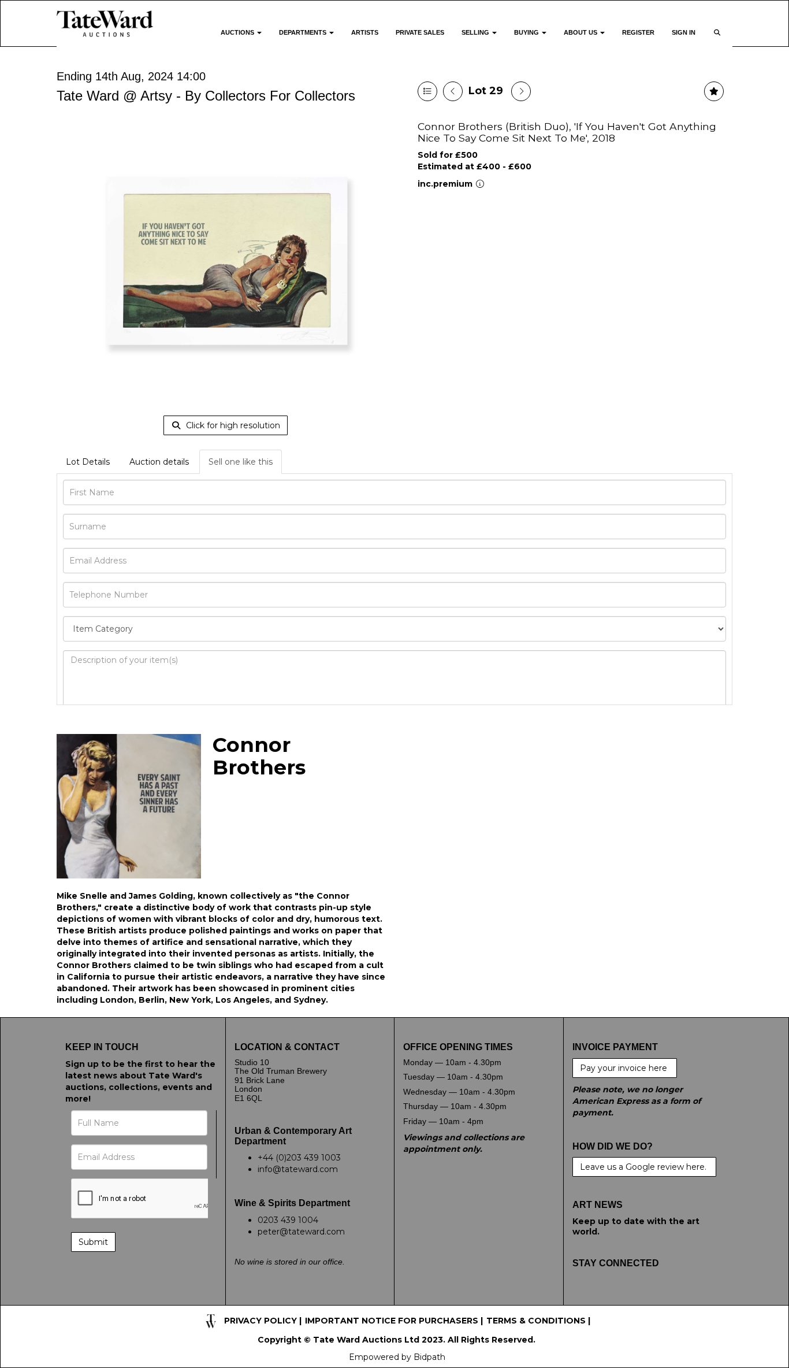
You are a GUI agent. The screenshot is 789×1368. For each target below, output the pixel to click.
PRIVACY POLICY (260, 1320)
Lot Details (88, 462)
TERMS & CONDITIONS (536, 1320)
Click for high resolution (232, 425)
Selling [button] (476, 32)
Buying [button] (527, 32)
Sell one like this (241, 462)
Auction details (159, 462)
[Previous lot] (453, 91)
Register (638, 32)
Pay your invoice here (624, 1068)
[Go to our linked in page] (631, 1299)
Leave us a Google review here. (644, 1167)
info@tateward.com (298, 1169)
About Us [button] (581, 32)
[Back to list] (427, 91)
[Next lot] (521, 91)
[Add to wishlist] (714, 91)
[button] (718, 39)
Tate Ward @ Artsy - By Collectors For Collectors (206, 95)
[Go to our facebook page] (583, 1299)
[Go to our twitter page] (607, 1299)
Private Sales (420, 32)
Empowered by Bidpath (397, 1357)
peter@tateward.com (301, 1231)
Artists (364, 32)
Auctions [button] (238, 32)
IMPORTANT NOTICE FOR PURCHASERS (391, 1320)
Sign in (683, 32)
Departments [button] (303, 32)
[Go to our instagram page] (655, 1299)
